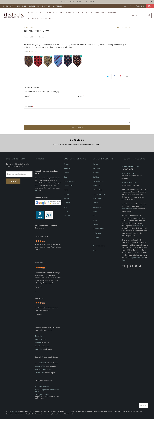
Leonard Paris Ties (41, 363)
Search (66, 164)
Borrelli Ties (39, 346)
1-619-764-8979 (7, 6)
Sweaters (96, 224)
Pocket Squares (98, 198)
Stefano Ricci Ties (41, 339)
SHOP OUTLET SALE (129, 173)
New (18, 6)
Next (127, 27)
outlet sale (139, 226)
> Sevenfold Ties (98, 181)
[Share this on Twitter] (107, 76)
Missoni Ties (39, 373)
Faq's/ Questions (70, 181)
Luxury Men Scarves (42, 395)
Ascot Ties (96, 168)
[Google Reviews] (48, 204)
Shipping (67, 203)
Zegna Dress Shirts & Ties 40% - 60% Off (77, 2)
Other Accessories (99, 246)
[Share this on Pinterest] (120, 76)
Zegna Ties (38, 336)
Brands (95, 164)
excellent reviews (128, 209)
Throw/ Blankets (98, 229)
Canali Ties (38, 349)
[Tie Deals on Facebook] (127, 266)
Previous (120, 27)
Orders (66, 194)
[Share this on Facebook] (114, 76)
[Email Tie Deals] (123, 266)
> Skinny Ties (97, 190)
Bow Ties (96, 173)
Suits (94, 216)
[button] (32, 12)
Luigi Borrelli (139, 257)
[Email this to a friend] (126, 76)
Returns (66, 198)
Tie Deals (14, 411)
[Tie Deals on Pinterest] (136, 266)
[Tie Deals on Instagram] (131, 266)
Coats (95, 220)
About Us (67, 168)
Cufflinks (96, 237)
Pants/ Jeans (97, 233)
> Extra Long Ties (99, 194)
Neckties (96, 177)
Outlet (32, 6)
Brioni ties (33, 51)
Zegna (132, 257)
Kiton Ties (38, 342)
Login (141, 6)
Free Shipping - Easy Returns (50, 6)
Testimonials (68, 185)
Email (81, 96)
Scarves (95, 203)
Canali (124, 260)
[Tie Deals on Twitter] (140, 266)
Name (27, 96)
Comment (28, 106)
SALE (36, 190)
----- (94, 242)
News (66, 190)
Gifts (94, 250)
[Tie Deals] (13, 15)
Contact (66, 173)
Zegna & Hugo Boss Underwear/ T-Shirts (47, 390)
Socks (95, 211)
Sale (24, 6)
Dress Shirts (97, 207)
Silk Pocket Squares (42, 386)
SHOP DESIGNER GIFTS (130, 183)
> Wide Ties (97, 185)
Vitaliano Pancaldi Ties (43, 369)
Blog (65, 177)
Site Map (67, 216)
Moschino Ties (40, 366)
